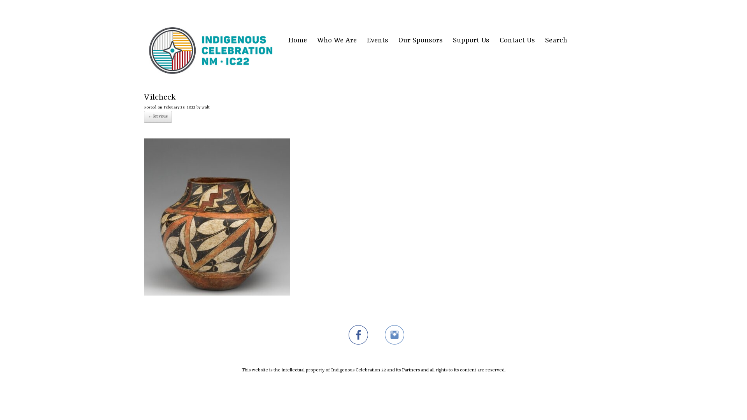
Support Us (471, 41)
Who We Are (337, 41)
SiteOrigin (368, 387)
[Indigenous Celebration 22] (210, 41)
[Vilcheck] (217, 294)
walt (206, 107)
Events (377, 41)
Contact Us (517, 41)
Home (297, 41)
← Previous (158, 116)
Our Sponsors (420, 41)
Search (556, 41)
